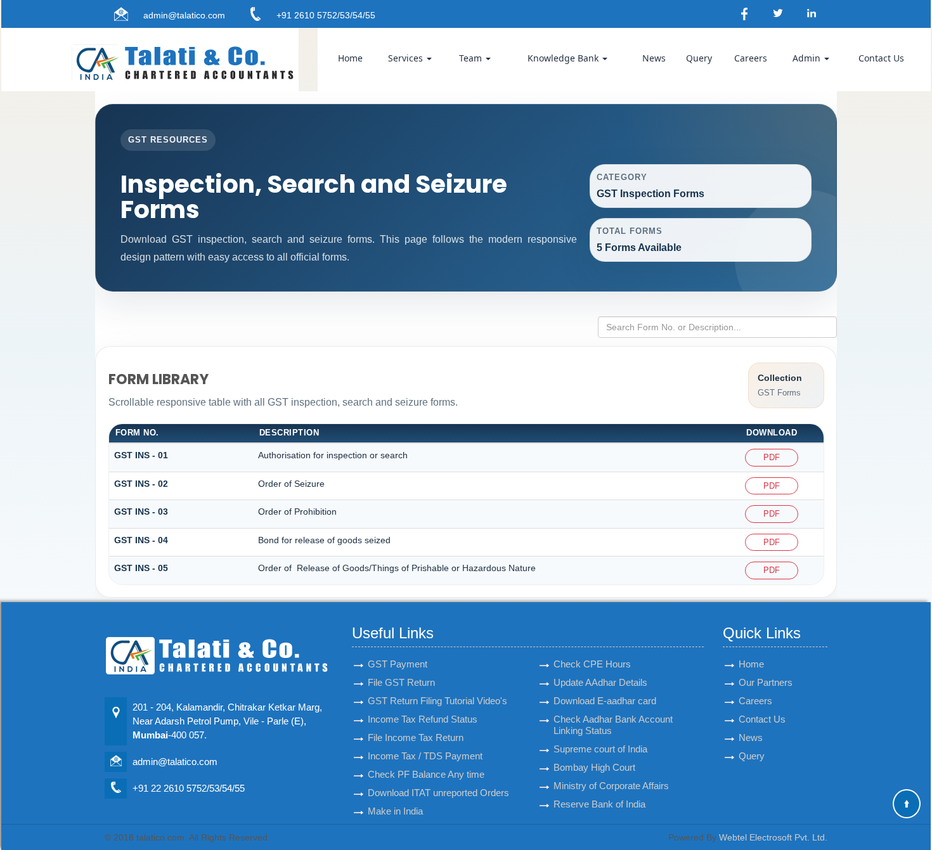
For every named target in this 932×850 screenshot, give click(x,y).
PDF (771, 457)
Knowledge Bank (564, 58)
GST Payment (397, 664)
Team (471, 58)
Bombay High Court (594, 767)
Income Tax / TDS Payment (425, 755)
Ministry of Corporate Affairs (611, 785)
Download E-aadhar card (604, 700)
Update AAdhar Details (600, 682)
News (654, 58)
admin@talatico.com (184, 15)
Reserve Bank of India (599, 804)
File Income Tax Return (415, 737)
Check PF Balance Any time (426, 774)
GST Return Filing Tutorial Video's (437, 700)
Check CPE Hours (592, 664)
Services (406, 58)
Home (350, 58)
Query (699, 58)
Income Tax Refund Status (422, 719)
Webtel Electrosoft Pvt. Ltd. (773, 837)
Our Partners (766, 682)
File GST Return (401, 682)
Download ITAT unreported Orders (438, 792)
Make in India (395, 811)
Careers (750, 58)
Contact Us (881, 58)
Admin (808, 58)
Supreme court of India (600, 749)
